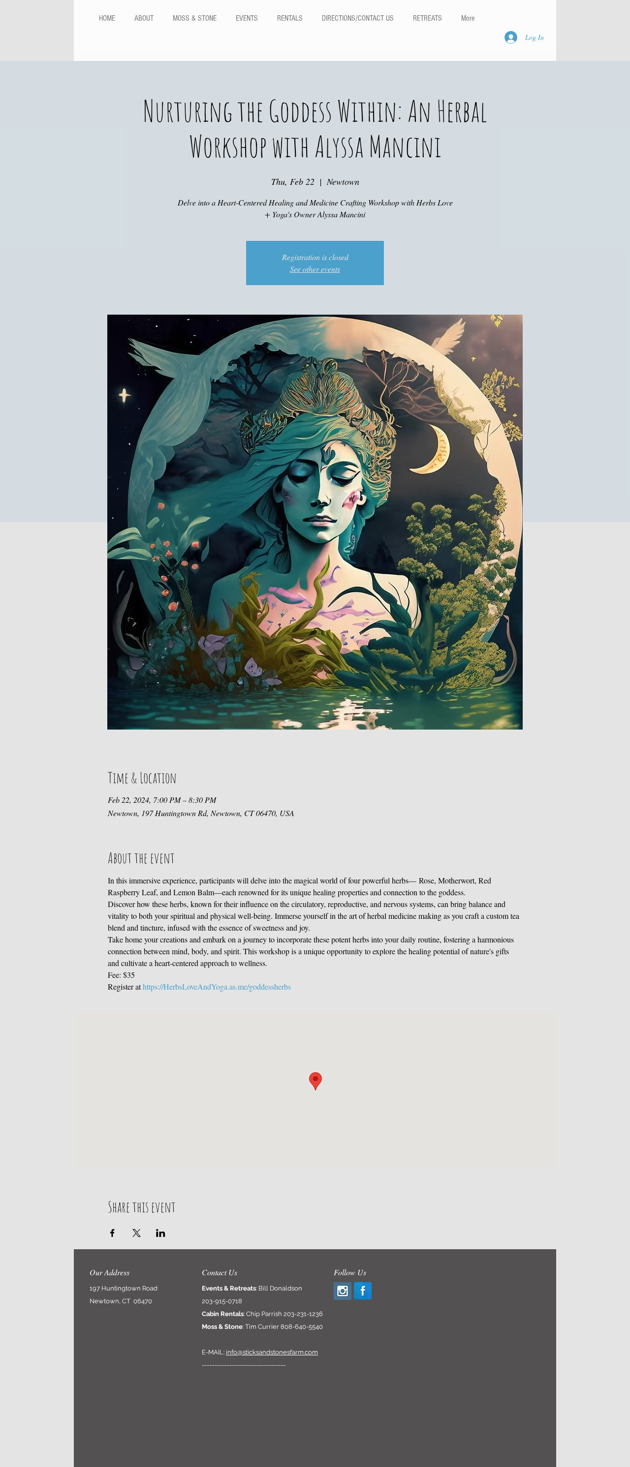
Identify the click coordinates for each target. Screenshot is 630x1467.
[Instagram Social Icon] (342, 1291)
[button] (289, 18)
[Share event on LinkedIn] (160, 1233)
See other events (315, 269)
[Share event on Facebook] (112, 1233)
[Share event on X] (136, 1233)
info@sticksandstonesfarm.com (272, 1352)
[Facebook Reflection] (363, 1291)
